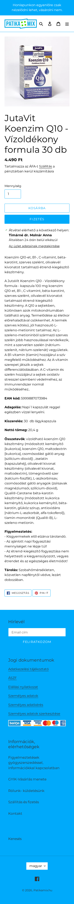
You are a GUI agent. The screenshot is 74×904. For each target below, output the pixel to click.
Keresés (15, 839)
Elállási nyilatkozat (23, 687)
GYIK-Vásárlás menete (27, 779)
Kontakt (15, 813)
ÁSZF (12, 678)
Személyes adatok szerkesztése (34, 714)
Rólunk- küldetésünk (26, 791)
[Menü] (67, 23)
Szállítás (45, 166)
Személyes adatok (23, 696)
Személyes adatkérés (25, 705)
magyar (35, 866)
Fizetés (37, 219)
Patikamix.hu (43, 890)
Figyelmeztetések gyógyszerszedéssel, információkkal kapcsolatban (33, 762)
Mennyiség (13, 186)
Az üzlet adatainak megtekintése (34, 246)
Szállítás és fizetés (23, 802)
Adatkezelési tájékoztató (28, 669)
